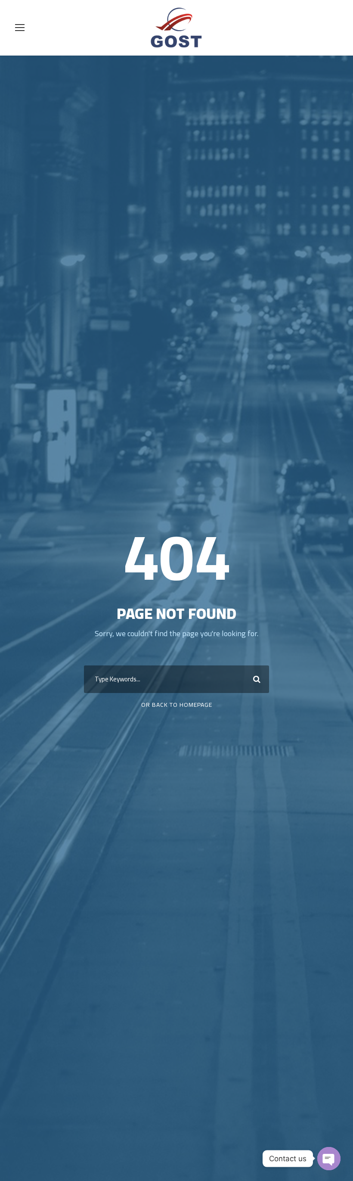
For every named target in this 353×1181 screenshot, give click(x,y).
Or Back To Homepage (176, 704)
